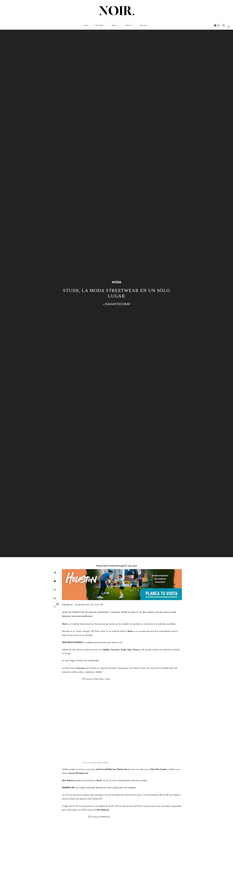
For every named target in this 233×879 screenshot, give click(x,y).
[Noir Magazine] (116, 10)
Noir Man (143, 25)
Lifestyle (128, 25)
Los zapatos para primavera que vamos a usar (103, 642)
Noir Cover (99, 25)
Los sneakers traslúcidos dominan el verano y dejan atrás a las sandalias (105, 787)
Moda (114, 25)
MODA (116, 282)
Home (86, 25)
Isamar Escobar (117, 304)
